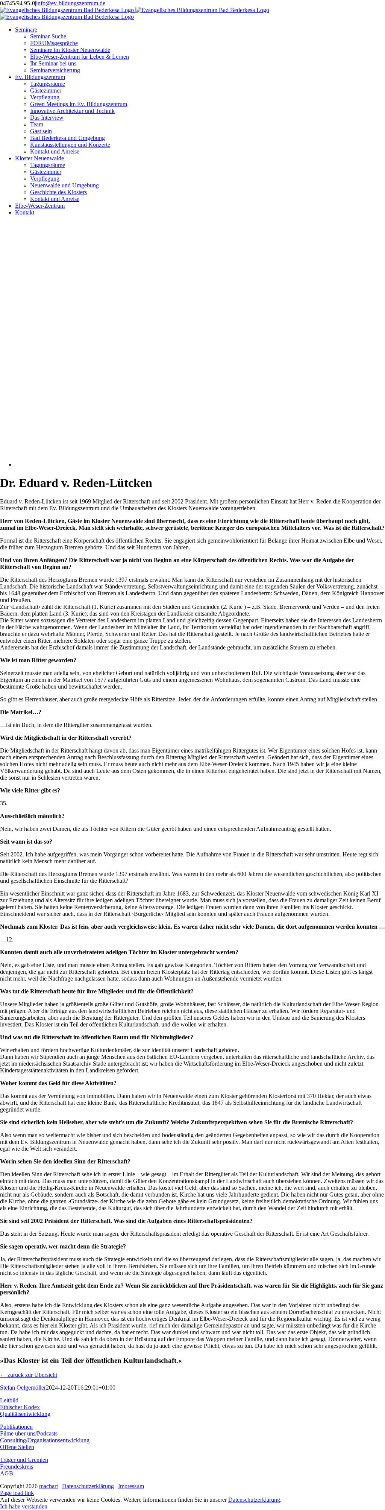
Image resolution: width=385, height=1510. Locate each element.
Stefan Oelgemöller (23, 1387)
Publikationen (16, 1426)
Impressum (131, 1486)
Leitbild (9, 1400)
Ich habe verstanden (23, 1506)
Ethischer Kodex (20, 1407)
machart (48, 1486)
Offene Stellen (17, 1447)
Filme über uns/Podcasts (29, 1433)
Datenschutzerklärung (88, 1486)
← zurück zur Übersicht (28, 1375)
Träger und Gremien (24, 1460)
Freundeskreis (16, 1466)
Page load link (17, 1493)
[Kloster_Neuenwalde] (173, 464)
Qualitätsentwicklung (25, 1414)
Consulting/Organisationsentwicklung (44, 1440)
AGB (6, 1473)
